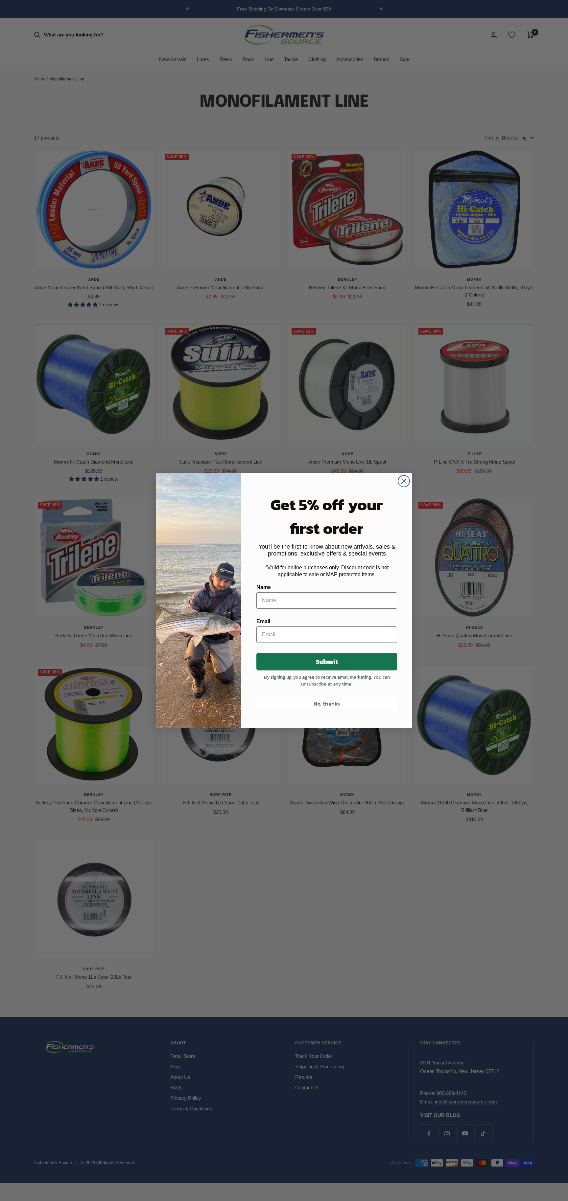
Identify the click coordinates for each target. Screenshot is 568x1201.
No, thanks (327, 704)
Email (263, 621)
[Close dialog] (404, 481)
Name (263, 587)
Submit (327, 661)
